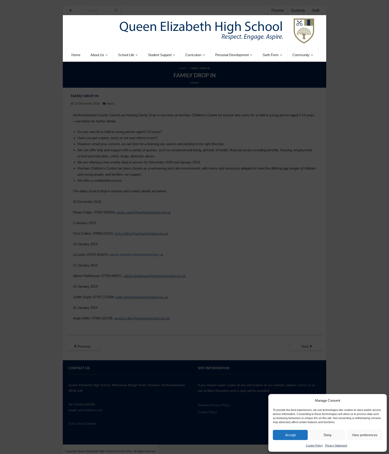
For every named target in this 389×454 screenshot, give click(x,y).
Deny (328, 435)
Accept (290, 435)
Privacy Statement (336, 445)
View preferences (365, 435)
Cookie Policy (314, 445)
